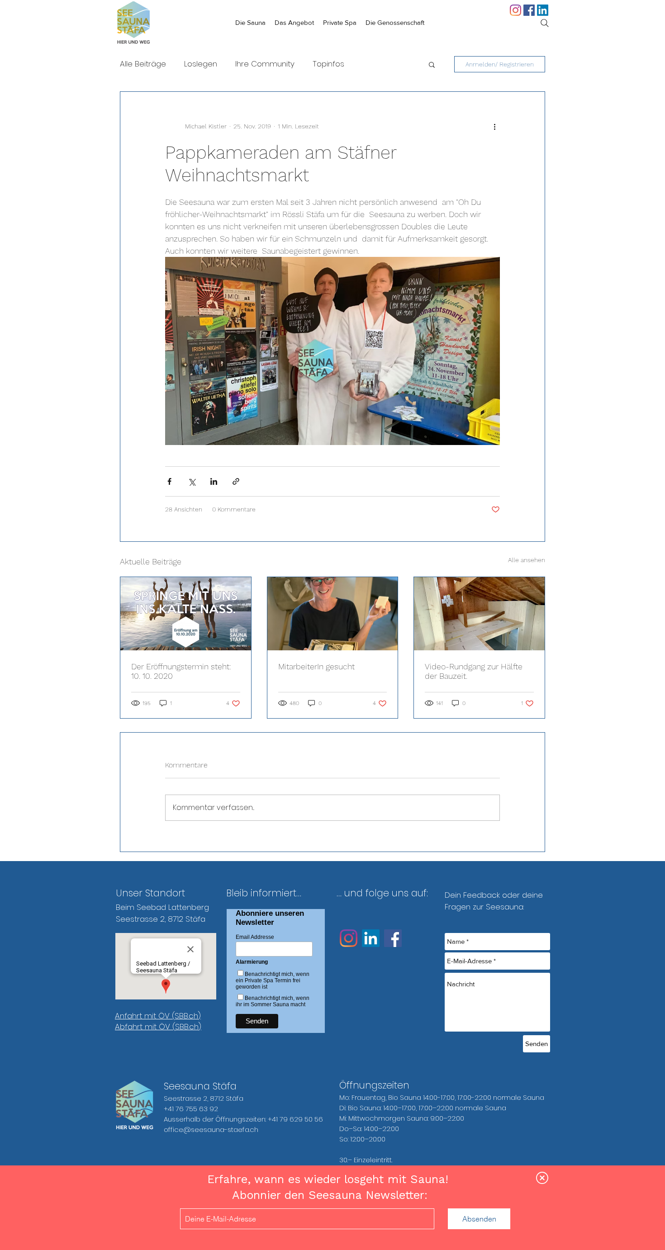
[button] (542, 1177)
